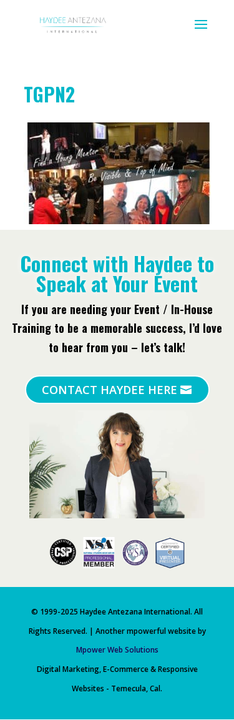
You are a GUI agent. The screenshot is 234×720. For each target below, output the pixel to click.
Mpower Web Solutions (117, 649)
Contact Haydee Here (109, 389)
